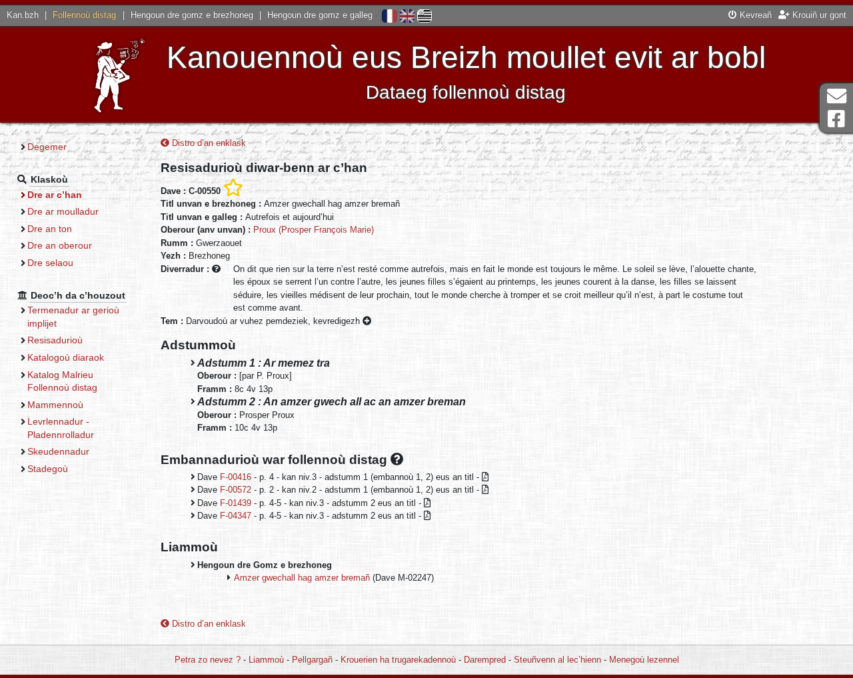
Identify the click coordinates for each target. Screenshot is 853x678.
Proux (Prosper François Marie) (313, 230)
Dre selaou (50, 262)
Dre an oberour (59, 245)
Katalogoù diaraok (65, 357)
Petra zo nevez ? (208, 660)
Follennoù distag (84, 15)
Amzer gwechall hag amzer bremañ (302, 578)
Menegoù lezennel (644, 660)
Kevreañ (754, 15)
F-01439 (235, 503)
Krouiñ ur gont (818, 15)
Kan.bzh (23, 15)
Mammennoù (55, 404)
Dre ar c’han (54, 194)
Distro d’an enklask (207, 143)
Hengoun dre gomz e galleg (320, 15)
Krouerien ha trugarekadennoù (398, 660)
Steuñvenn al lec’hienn (557, 660)
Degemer (47, 146)
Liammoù (266, 660)
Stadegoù (47, 468)
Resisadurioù (55, 340)
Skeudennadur (58, 451)
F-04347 (235, 516)
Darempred (485, 660)
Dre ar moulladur (63, 211)
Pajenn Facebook (836, 119)
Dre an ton (49, 228)
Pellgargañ (312, 660)
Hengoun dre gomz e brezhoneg (192, 15)
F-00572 (235, 490)
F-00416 (235, 477)
